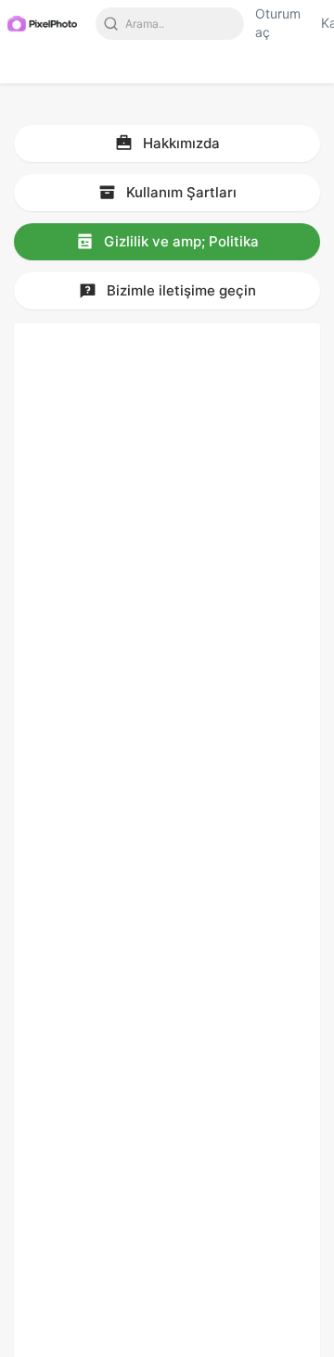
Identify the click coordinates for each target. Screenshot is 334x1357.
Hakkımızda (179, 143)
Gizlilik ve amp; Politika (179, 241)
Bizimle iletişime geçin (179, 290)
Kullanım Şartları (179, 192)
